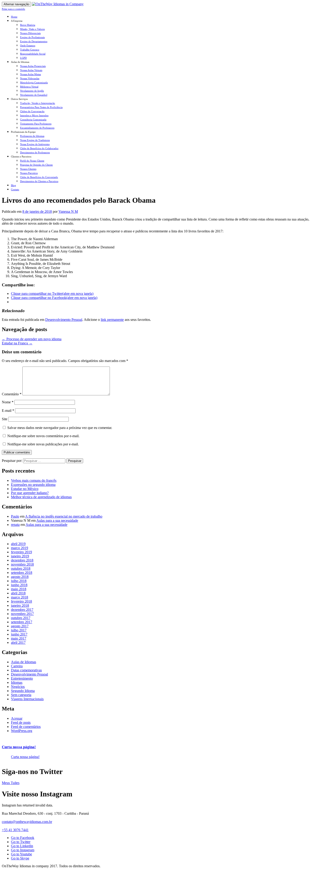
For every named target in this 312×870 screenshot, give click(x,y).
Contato (15, 189)
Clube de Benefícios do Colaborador (39, 148)
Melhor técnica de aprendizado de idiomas (41, 497)
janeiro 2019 (20, 556)
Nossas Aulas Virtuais (31, 70)
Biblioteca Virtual (29, 86)
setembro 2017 (21, 622)
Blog (13, 185)
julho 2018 (18, 581)
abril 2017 (18, 642)
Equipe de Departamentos (33, 41)
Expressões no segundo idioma (33, 485)
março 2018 (19, 597)
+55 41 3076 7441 (15, 830)
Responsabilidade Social (32, 53)
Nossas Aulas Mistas (30, 74)
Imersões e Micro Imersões (34, 115)
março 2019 (19, 548)
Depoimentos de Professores (35, 152)
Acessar (16, 718)
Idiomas (16, 682)
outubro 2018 (20, 568)
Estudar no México (24, 489)
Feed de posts (21, 722)
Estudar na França (17, 343)
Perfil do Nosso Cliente (32, 160)
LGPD (23, 57)
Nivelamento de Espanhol (33, 94)
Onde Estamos (27, 45)
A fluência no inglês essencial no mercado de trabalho (63, 516)
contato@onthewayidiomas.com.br (27, 822)
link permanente (112, 320)
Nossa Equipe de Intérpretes (35, 144)
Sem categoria (21, 695)
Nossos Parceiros (29, 173)
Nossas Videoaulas (29, 78)
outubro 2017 (20, 618)
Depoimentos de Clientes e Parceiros (39, 181)
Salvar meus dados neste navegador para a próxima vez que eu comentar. (59, 428)
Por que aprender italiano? (30, 493)
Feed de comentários (26, 727)
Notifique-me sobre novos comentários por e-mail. (43, 436)
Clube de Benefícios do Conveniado (39, 177)
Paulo (15, 516)
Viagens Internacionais (27, 699)
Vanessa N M (68, 211)
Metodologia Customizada (34, 82)
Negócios (18, 687)
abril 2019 (18, 544)
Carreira (17, 666)
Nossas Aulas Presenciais (33, 66)
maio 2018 (18, 589)
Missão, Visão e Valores (32, 29)
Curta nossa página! (19, 747)
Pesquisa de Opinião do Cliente (36, 164)
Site (4, 419)
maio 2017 (18, 638)
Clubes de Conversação (32, 111)
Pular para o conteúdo (13, 9)
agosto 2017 (20, 626)
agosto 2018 (20, 577)
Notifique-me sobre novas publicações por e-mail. (43, 444)
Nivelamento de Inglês (32, 90)
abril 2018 (18, 593)
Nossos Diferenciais (30, 33)
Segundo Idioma (23, 691)
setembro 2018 (21, 573)
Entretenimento (22, 678)
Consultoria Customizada (33, 119)
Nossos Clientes (28, 169)
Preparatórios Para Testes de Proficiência (41, 107)
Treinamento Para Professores (35, 123)
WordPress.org (21, 731)
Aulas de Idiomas (23, 662)
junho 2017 (19, 634)
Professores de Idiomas (32, 136)
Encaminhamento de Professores (37, 127)
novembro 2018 (22, 564)
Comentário (11, 394)
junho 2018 (19, 585)
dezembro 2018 (22, 560)
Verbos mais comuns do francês (33, 480)
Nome (7, 402)
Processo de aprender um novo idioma (31, 339)
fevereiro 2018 (21, 601)
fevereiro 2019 (21, 552)
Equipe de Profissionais (32, 37)
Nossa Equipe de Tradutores (35, 140)
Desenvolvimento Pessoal (63, 320)
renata (15, 525)
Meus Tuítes (10, 783)
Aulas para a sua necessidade (57, 520)
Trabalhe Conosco (29, 49)
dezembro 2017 (22, 610)
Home (14, 16)
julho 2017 (18, 630)
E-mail (8, 410)
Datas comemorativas (26, 670)
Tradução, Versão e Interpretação (37, 103)
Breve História (27, 25)
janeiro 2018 (20, 605)
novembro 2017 (22, 614)
